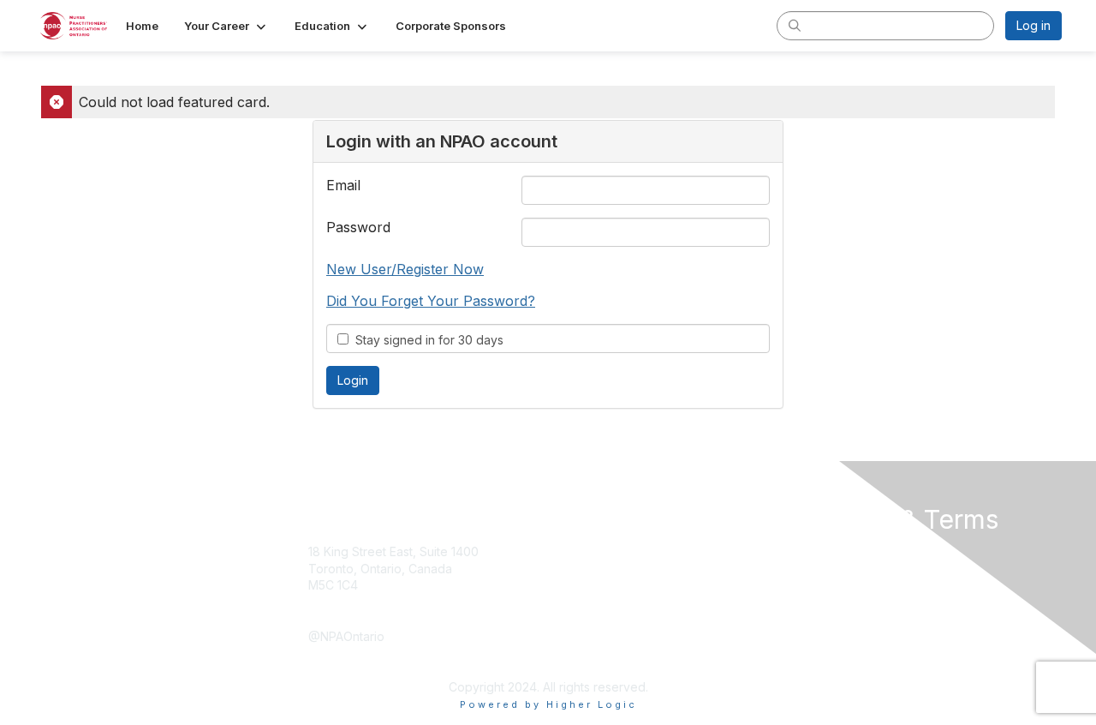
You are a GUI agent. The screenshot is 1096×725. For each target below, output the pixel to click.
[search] (795, 25)
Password (358, 227)
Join (567, 551)
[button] (226, 26)
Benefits (578, 568)
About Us (828, 551)
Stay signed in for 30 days (425, 340)
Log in (1033, 25)
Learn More (587, 585)
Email (343, 185)
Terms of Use (840, 568)
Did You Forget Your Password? (430, 300)
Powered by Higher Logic (548, 704)
